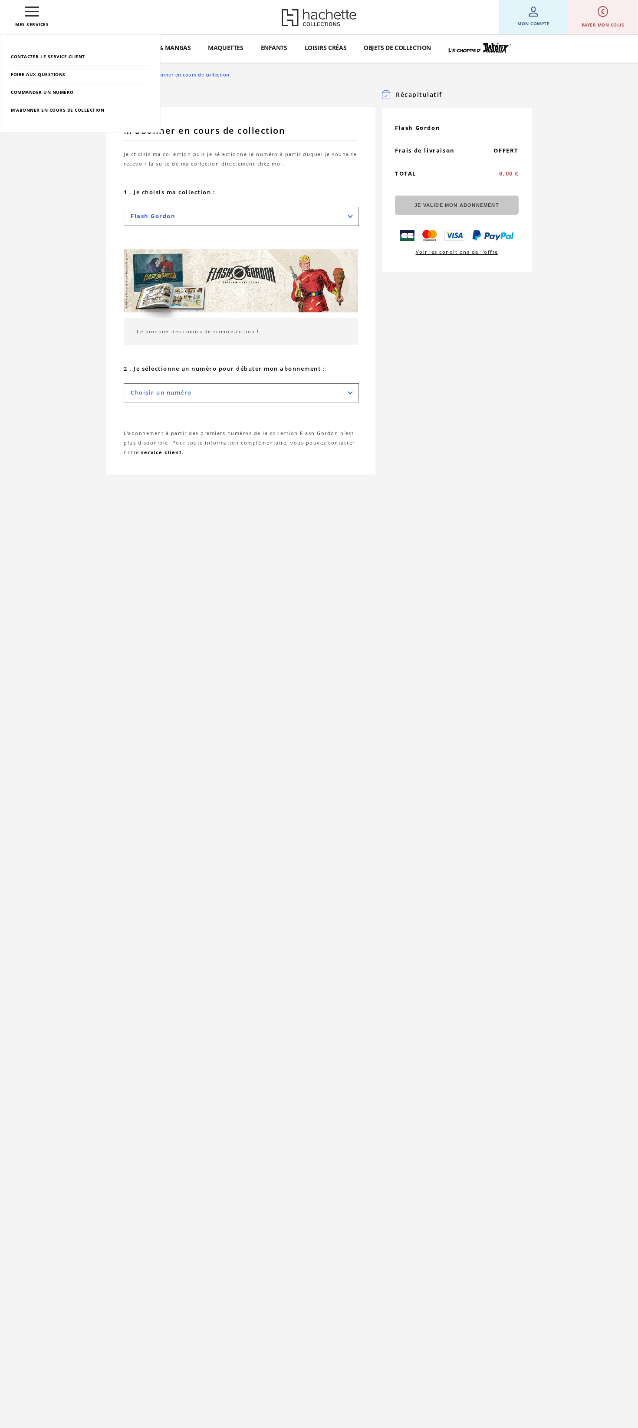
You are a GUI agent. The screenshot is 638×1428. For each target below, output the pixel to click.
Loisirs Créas (326, 47)
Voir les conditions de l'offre (457, 252)
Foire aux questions (38, 74)
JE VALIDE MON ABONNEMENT (456, 205)
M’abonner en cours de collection (57, 110)
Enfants (274, 47)
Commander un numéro (42, 92)
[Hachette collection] (319, 17)
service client (161, 452)
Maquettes (225, 47)
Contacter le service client (48, 56)
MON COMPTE (533, 23)
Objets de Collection (397, 47)
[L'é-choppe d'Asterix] (479, 48)
